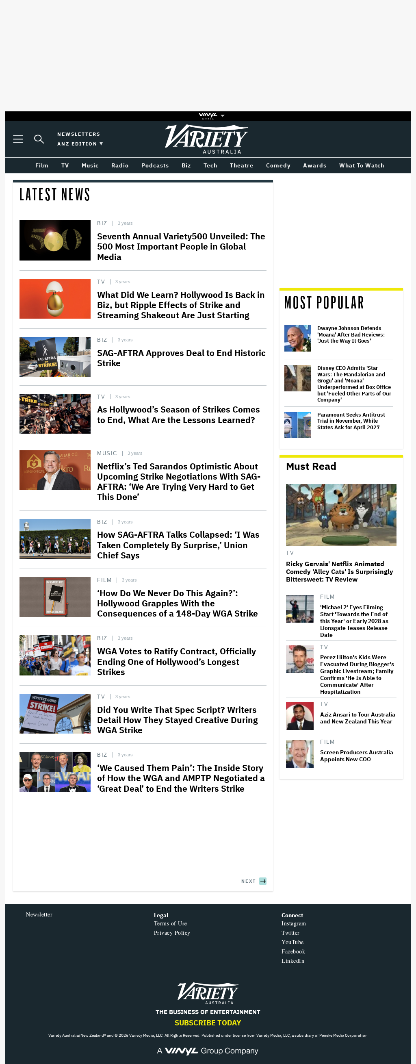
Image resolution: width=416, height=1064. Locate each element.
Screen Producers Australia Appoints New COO (356, 756)
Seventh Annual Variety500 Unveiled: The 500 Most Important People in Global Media (181, 246)
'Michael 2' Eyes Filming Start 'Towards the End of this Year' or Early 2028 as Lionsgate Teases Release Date (354, 621)
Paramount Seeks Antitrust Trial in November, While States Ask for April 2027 (351, 421)
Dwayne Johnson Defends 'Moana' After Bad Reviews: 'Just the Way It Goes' (351, 334)
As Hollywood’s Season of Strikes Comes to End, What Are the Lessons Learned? (178, 414)
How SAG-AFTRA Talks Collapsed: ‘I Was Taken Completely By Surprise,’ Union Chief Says (178, 544)
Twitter (291, 932)
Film (104, 580)
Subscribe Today (208, 1022)
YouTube (293, 942)
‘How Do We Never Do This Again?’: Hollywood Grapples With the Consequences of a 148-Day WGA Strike (177, 603)
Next (248, 881)
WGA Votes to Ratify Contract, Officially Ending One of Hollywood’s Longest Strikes (176, 661)
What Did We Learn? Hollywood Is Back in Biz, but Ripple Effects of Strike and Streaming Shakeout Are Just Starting (181, 305)
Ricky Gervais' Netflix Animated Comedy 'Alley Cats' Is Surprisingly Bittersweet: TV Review (339, 571)
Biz (102, 223)
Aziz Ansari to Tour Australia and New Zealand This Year (357, 718)
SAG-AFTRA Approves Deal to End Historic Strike (181, 358)
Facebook (293, 951)
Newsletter (39, 914)
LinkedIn (293, 960)
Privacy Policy (172, 932)
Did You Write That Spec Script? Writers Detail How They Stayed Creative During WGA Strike (177, 720)
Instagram (294, 923)
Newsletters (78, 134)
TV (101, 281)
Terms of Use (170, 923)
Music (107, 453)
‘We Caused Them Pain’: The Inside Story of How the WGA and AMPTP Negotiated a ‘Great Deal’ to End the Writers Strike (181, 778)
